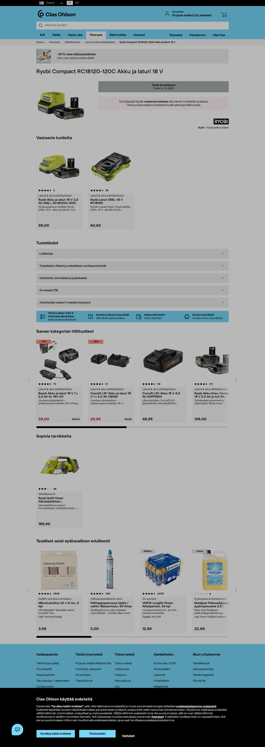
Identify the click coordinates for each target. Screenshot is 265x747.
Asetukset (157, 717)
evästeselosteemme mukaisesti (196, 706)
